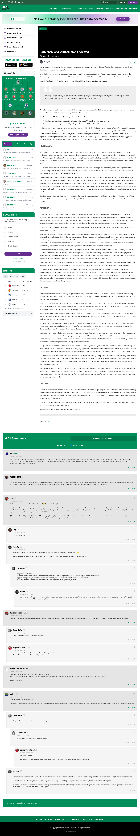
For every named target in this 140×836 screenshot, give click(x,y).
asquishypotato (19, 647)
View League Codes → (18, 135)
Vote (18, 254)
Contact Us (99, 819)
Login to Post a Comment (103, 438)
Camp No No (17, 630)
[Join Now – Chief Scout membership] (70, 19)
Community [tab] (28, 144)
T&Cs (68, 819)
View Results (18, 259)
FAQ (63, 819)
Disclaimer (76, 819)
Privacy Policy (88, 819)
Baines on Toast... (16, 613)
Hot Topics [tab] (18, 144)
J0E (11, 453)
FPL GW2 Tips (52, 8)
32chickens (21, 568)
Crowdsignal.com (18, 262)
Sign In (122, 2)
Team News (109, 8)
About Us (39, 819)
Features (43, 29)
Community (133, 8)
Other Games (121, 8)
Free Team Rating (81, 8)
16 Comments (17, 438)
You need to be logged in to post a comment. (22, 803)
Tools (91, 8)
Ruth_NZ (16, 547)
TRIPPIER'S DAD (15, 477)
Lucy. (11, 498)
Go (103, 2)
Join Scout (133, 2)
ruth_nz (49, 421)
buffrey (12, 694)
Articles (99, 8)
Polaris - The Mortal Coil (19, 668)
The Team (48, 819)
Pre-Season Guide (65, 8)
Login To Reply (130, 467)
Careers (57, 819)
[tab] (5, 276)
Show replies (78, 445)
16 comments (54, 56)
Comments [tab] (7, 144)
